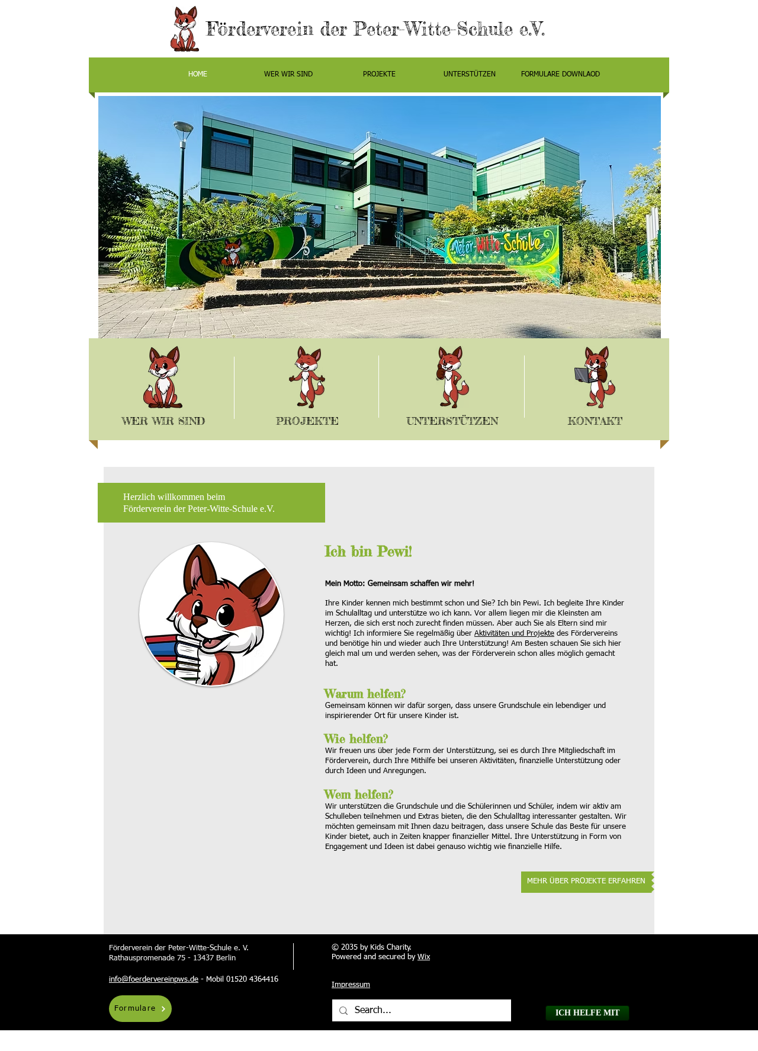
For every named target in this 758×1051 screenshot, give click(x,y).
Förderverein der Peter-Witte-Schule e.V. (379, 29)
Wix (423, 957)
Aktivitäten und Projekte (514, 633)
